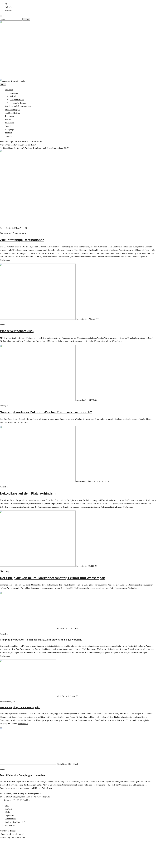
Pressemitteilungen (18, 102)
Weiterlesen (5, 259)
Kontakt (8, 10)
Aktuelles (9, 89)
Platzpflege (9, 129)
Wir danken (10, 825)
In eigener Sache (17, 99)
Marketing (9, 122)
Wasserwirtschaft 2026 (10, 144)
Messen (8, 119)
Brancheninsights (12, 109)
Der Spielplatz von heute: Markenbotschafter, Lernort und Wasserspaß (52, 578)
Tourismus (9, 116)
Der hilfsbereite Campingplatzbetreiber (22, 775)
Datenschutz (10, 818)
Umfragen (14, 92)
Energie (8, 136)
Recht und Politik (12, 112)
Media (7, 812)
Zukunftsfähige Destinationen (13, 141)
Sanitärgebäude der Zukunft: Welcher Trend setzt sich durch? (26, 148)
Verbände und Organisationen (18, 106)
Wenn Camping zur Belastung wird (20, 707)
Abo (7, 3)
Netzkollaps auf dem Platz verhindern (28, 493)
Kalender (9, 7)
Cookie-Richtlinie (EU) (15, 822)
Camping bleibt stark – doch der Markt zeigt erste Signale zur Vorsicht (41, 639)
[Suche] (1, 16)
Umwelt (8, 126)
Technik (8, 132)
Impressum (9, 815)
